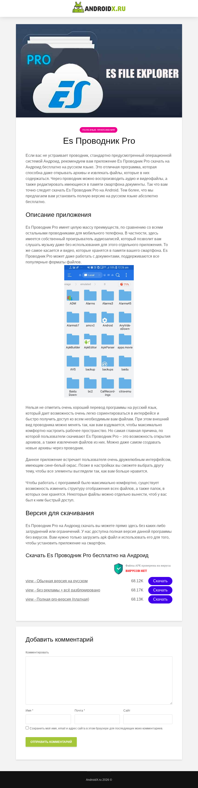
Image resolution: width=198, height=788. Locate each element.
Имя (29, 710)
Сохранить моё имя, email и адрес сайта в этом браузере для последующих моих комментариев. (96, 728)
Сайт (126, 710)
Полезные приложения (98, 130)
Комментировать (37, 652)
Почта (80, 710)
